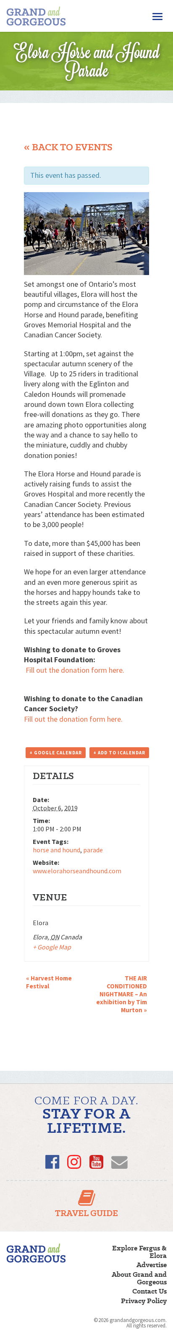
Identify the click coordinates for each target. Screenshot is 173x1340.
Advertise (151, 1265)
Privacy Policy (144, 1301)
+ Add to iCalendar (119, 753)
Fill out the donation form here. (75, 670)
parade (93, 850)
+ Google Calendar (55, 753)
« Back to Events (68, 147)
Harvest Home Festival (49, 982)
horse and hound (56, 850)
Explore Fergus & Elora (139, 1252)
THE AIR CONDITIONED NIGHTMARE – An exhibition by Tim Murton (121, 994)
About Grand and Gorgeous (139, 1278)
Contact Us (149, 1291)
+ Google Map (52, 947)
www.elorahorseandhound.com (77, 871)
